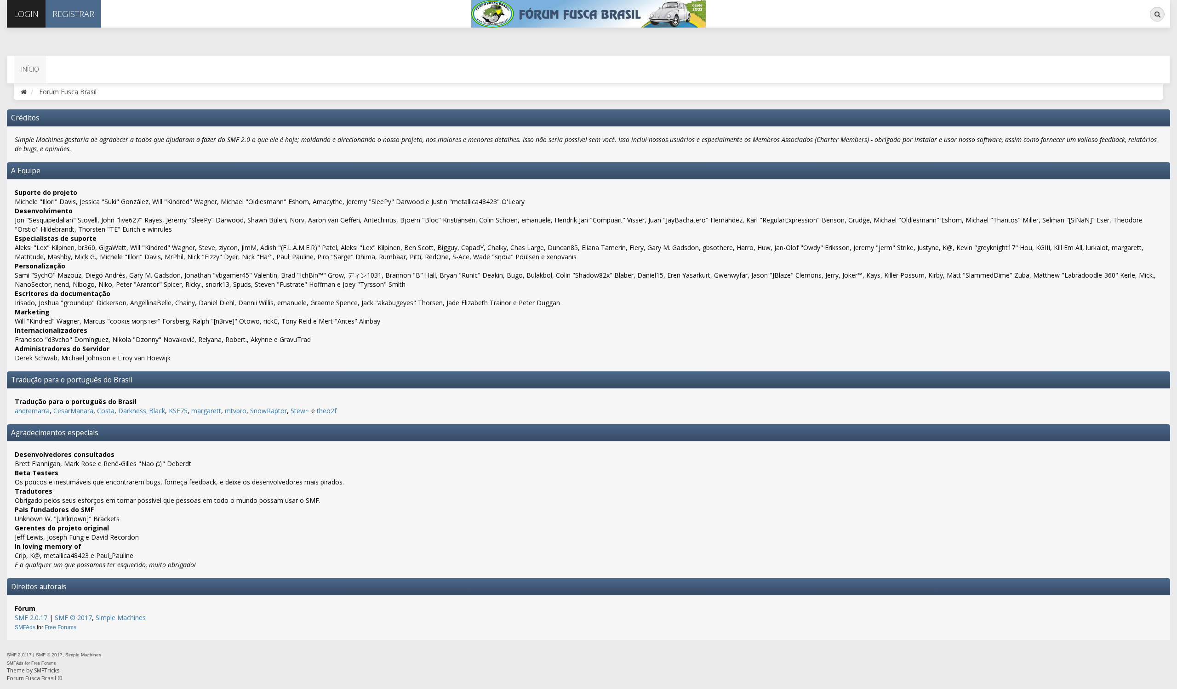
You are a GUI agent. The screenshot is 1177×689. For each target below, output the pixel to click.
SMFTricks (46, 670)
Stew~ (300, 410)
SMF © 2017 (73, 617)
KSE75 (178, 410)
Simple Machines (121, 617)
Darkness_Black (141, 410)
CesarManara (73, 410)
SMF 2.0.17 (31, 617)
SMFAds (25, 627)
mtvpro (235, 410)
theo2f (327, 410)
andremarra (32, 410)
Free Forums (60, 627)
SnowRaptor (268, 410)
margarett (206, 410)
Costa (105, 410)
